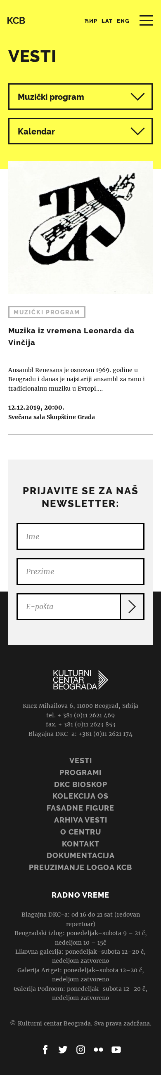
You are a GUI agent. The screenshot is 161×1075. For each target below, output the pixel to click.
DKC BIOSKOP (80, 784)
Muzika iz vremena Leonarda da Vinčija (80, 291)
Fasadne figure (80, 808)
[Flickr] (98, 1049)
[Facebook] (45, 1049)
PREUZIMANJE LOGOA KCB (80, 867)
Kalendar (36, 132)
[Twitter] (63, 1049)
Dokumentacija (81, 855)
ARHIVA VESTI (80, 820)
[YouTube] (116, 1049)
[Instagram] (80, 1049)
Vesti (80, 760)
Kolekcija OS (80, 796)
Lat (107, 21)
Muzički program (51, 97)
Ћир (91, 21)
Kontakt (80, 843)
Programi (80, 772)
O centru (80, 831)
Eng (123, 21)
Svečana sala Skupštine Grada (51, 417)
